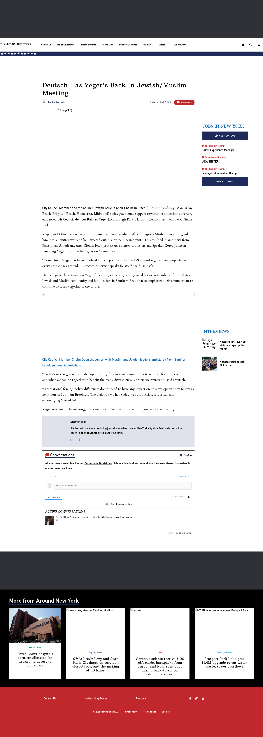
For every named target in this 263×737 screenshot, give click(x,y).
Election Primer (88, 44)
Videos (162, 44)
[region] (118, 504)
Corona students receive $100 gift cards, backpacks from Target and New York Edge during (160, 666)
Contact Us (46, 44)
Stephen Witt (58, 102)
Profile (188, 455)
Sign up (185, 476)
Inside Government (66, 44)
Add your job (227, 136)
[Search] (250, 45)
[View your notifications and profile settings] (243, 45)
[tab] (53, 497)
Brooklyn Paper (224, 652)
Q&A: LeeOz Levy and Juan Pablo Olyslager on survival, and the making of (95, 664)
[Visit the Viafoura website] (185, 533)
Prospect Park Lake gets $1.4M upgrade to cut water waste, (224, 663)
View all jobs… (225, 181)
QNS (160, 652)
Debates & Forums (128, 44)
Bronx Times (35, 647)
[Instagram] (203, 698)
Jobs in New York (223, 126)
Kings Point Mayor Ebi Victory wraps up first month (232, 345)
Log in (178, 476)
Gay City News (95, 652)
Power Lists (107, 44)
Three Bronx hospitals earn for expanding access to (35, 660)
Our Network (180, 44)
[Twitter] (197, 698)
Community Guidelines (98, 463)
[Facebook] (190, 698)
